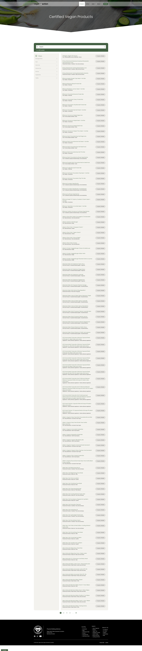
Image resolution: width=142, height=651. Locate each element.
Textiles (37, 78)
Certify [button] (87, 4)
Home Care (38, 65)
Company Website (100, 56)
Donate (105, 4)
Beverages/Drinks (39, 58)
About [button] (98, 4)
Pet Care (37, 71)
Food (36, 61)
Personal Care (38, 68)
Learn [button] (93, 4)
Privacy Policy (102, 642)
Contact (106, 642)
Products (82, 4)
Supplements (38, 74)
